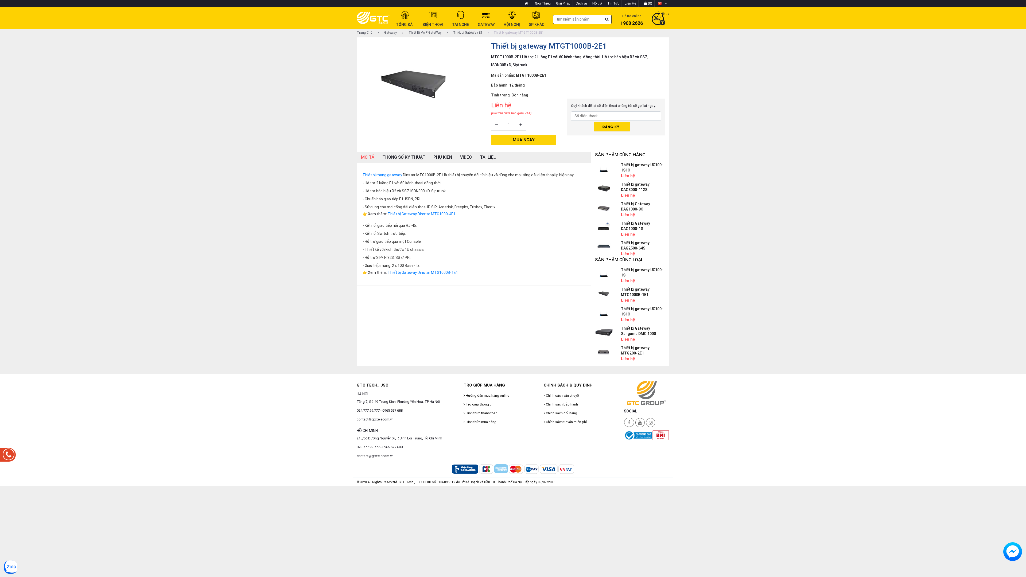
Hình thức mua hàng (480, 422)
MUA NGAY (524, 139)
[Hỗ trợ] (658, 19)
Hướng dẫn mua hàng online (487, 395)
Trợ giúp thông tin (479, 404)
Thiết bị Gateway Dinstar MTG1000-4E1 (422, 214)
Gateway (390, 32)
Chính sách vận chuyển (563, 395)
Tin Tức (613, 3)
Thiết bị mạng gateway (382, 175)
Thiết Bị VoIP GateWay (424, 32)
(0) (649, 3)
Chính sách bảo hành (561, 404)
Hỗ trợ (597, 3)
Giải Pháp (563, 3)
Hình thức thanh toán (481, 413)
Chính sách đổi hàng (561, 413)
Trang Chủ (364, 32)
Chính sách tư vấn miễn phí (566, 422)
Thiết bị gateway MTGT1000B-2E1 (518, 32)
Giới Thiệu (543, 3)
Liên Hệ (630, 3)
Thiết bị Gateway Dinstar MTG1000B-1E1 (423, 272)
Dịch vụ (581, 3)
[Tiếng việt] (662, 3)
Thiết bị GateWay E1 (467, 32)
